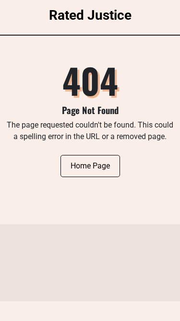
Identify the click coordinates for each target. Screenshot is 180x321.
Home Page (90, 165)
